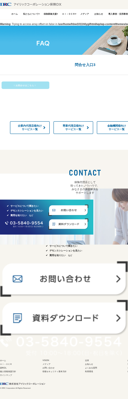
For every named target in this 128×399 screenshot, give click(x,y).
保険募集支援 (50, 14)
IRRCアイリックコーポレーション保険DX (31, 4)
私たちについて (30, 14)
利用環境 (89, 371)
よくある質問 (91, 368)
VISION (45, 360)
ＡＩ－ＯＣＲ (68, 14)
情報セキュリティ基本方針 (54, 371)
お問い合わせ (48, 368)
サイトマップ (6, 375)
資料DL (3, 368)
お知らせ (98, 14)
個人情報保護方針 (8, 371)
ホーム (14, 14)
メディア (84, 14)
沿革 (87, 360)
